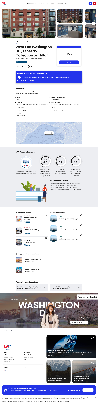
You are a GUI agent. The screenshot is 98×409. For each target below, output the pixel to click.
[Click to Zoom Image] (29, 23)
